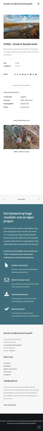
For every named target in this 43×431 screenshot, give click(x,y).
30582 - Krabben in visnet (21, 152)
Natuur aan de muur (10, 369)
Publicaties (7, 372)
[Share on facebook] (15, 74)
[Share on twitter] (17, 74)
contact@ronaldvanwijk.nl (13, 345)
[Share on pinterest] (23, 74)
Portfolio (7, 363)
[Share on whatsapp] (28, 74)
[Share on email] (35, 74)
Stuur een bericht (10, 405)
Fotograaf (7, 375)
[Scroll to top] (39, 427)
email (20, 284)
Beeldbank (21, 199)
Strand (17, 66)
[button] (38, 3)
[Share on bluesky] (30, 74)
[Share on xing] (33, 74)
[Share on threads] (20, 74)
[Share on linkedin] (25, 74)
